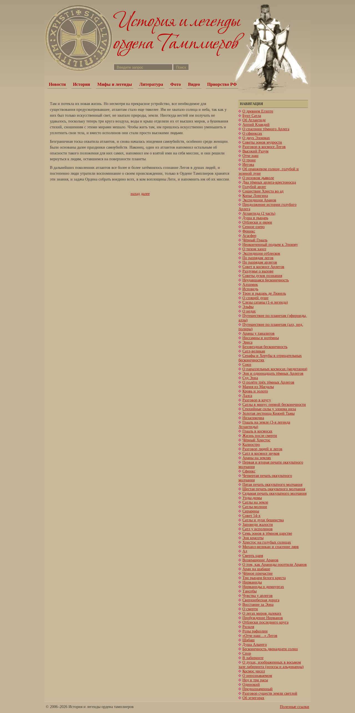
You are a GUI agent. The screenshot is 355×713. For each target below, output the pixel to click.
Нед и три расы (255, 680)
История (81, 84)
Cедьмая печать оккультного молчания (274, 493)
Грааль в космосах (257, 431)
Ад (244, 551)
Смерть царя (252, 556)
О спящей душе (255, 298)
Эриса (247, 342)
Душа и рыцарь (255, 218)
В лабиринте (252, 658)
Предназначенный (257, 689)
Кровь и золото (255, 391)
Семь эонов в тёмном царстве (267, 533)
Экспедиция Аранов (259, 200)
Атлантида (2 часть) (258, 213)
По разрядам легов (257, 258)
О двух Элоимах (256, 138)
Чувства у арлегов (257, 596)
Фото (175, 84)
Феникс (248, 231)
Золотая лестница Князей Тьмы (268, 413)
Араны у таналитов (258, 333)
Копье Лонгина (255, 196)
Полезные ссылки (294, 707)
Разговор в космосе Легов (264, 147)
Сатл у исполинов (257, 529)
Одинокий (251, 684)
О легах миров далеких (261, 613)
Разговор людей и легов (262, 449)
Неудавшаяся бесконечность (265, 280)
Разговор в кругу (256, 400)
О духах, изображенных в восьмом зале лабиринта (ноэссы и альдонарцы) (271, 664)
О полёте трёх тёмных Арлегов (268, 382)
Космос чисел (253, 671)
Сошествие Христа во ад (262, 191)
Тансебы (249, 591)
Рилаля (248, 627)
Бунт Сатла (251, 116)
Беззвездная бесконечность (264, 347)
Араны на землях (256, 458)
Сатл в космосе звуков (261, 453)
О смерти (250, 609)
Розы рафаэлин (255, 631)
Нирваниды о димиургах (263, 587)
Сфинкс (248, 471)
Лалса (247, 396)
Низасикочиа (253, 418)
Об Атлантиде (254, 120)
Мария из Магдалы (258, 387)
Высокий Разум (255, 151)
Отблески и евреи (257, 222)
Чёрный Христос (256, 440)
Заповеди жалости (257, 524)
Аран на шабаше (256, 569)
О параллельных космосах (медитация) (274, 369)
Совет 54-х (251, 516)
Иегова (248, 164)
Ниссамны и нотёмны (260, 338)
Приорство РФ (222, 84)
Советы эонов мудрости (262, 142)
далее (145, 194)
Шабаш (248, 640)
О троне (249, 160)
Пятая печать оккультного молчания (272, 484)
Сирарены (250, 511)
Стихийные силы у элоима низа (269, 409)
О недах (249, 311)
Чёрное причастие (257, 573)
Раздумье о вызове (257, 271)
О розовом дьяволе (258, 178)
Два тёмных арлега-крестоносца (269, 182)
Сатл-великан (253, 351)
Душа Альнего (254, 644)
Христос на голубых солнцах (266, 542)
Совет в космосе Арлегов (263, 267)
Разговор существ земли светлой (269, 693)
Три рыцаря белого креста (264, 578)
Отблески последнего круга (265, 622)
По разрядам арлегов (259, 262)
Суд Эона (250, 378)
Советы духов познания (262, 276)
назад (135, 194)
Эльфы (247, 307)
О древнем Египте (257, 111)
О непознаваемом (257, 676)
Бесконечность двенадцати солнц (270, 649)
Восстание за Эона (257, 604)
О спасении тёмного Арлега (265, 129)
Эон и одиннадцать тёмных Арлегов (272, 373)
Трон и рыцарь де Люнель (264, 293)
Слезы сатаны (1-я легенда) (265, 302)
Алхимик (250, 284)
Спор (246, 653)
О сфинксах (252, 133)
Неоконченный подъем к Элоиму (270, 244)
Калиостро (251, 444)
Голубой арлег (254, 187)
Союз (246, 364)
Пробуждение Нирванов (262, 618)
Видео (194, 84)
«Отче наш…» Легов (259, 636)
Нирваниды (252, 582)
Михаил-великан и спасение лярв (270, 547)
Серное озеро (253, 227)
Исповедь (250, 289)
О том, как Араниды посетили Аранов (274, 564)
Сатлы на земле (255, 502)
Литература (151, 84)
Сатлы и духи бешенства (263, 520)
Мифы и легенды (114, 84)
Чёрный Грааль (254, 240)
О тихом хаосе (254, 249)
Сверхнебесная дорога (260, 600)
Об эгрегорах (253, 698)
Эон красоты (252, 538)
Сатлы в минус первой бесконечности (274, 404)
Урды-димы (252, 498)
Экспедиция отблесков (261, 253)
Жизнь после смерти (259, 436)
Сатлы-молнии (254, 507)
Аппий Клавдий (256, 124)
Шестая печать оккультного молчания (273, 489)
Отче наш (250, 156)
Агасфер (249, 236)
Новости (57, 84)
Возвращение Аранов (260, 560)
